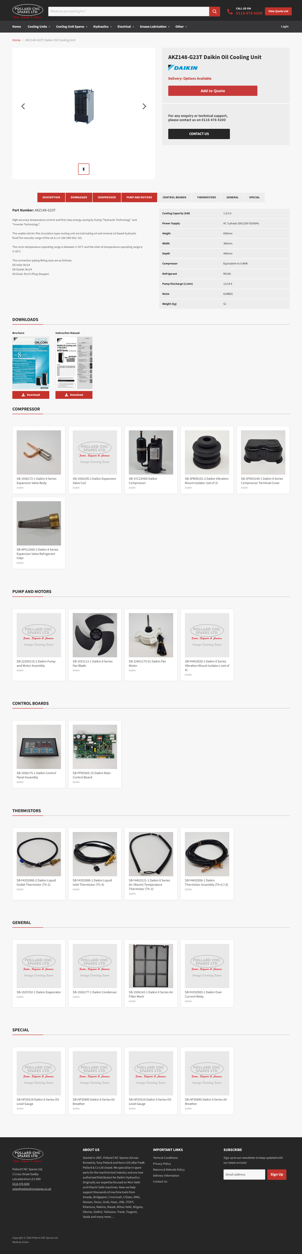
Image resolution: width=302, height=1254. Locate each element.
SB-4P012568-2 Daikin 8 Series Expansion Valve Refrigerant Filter (37, 553)
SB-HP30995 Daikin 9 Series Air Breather (206, 1101)
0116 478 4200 (214, 119)
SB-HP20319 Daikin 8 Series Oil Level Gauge (38, 1101)
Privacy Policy (162, 1164)
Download (33, 395)
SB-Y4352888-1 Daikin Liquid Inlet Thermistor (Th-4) (92, 882)
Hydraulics (101, 26)
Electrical (124, 26)
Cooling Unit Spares (70, 26)
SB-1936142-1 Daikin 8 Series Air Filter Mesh (151, 994)
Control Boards (174, 197)
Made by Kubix (20, 1242)
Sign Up (277, 1174)
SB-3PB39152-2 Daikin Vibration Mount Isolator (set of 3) (207, 480)
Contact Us (199, 133)
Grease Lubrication (153, 26)
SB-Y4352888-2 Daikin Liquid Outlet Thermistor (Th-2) (36, 882)
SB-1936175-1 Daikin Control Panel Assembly (36, 775)
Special (254, 197)
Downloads (79, 197)
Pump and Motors (139, 197)
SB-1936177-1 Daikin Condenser (95, 992)
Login (285, 26)
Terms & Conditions (165, 1158)
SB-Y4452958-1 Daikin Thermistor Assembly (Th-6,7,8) (206, 882)
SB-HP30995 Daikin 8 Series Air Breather (94, 1101)
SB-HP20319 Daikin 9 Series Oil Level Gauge (150, 1101)
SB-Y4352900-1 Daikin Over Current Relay (203, 994)
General (233, 197)
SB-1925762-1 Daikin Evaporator (39, 992)
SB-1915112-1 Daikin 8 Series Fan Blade (93, 663)
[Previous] (24, 106)
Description (51, 197)
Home (16, 26)
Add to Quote (213, 90)
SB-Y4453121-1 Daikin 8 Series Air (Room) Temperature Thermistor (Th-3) (149, 884)
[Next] (144, 106)
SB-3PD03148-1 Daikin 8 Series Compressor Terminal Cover (262, 480)
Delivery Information (166, 1175)
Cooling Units (38, 26)
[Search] (214, 11)
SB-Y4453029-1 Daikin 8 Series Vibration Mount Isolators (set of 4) (207, 665)
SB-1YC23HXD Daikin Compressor (143, 480)
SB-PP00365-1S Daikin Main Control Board (92, 775)
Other (179, 26)
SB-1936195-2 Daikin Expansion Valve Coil (94, 480)
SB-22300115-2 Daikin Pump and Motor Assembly (36, 663)
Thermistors (206, 197)
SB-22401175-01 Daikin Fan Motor (147, 663)
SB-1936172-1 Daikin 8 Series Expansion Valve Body (36, 480)
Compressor (107, 197)
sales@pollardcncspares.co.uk (31, 1189)
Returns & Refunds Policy (169, 1170)
